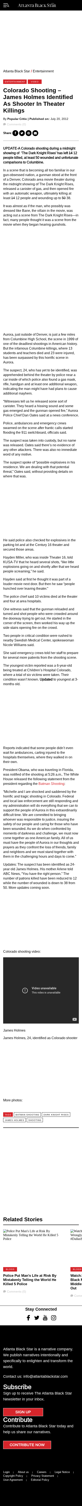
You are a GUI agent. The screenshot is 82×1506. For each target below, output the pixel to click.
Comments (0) (16, 124)
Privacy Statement (42, 1475)
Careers (41, 1472)
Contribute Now (27, 1445)
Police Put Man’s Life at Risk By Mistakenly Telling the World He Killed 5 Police (29, 1280)
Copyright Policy (13, 1475)
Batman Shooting (51, 783)
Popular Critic (17, 119)
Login (6, 1472)
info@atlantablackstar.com (45, 1376)
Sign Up (23, 1412)
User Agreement (13, 1479)
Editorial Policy (40, 1479)
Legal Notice (62, 1472)
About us (23, 1472)
